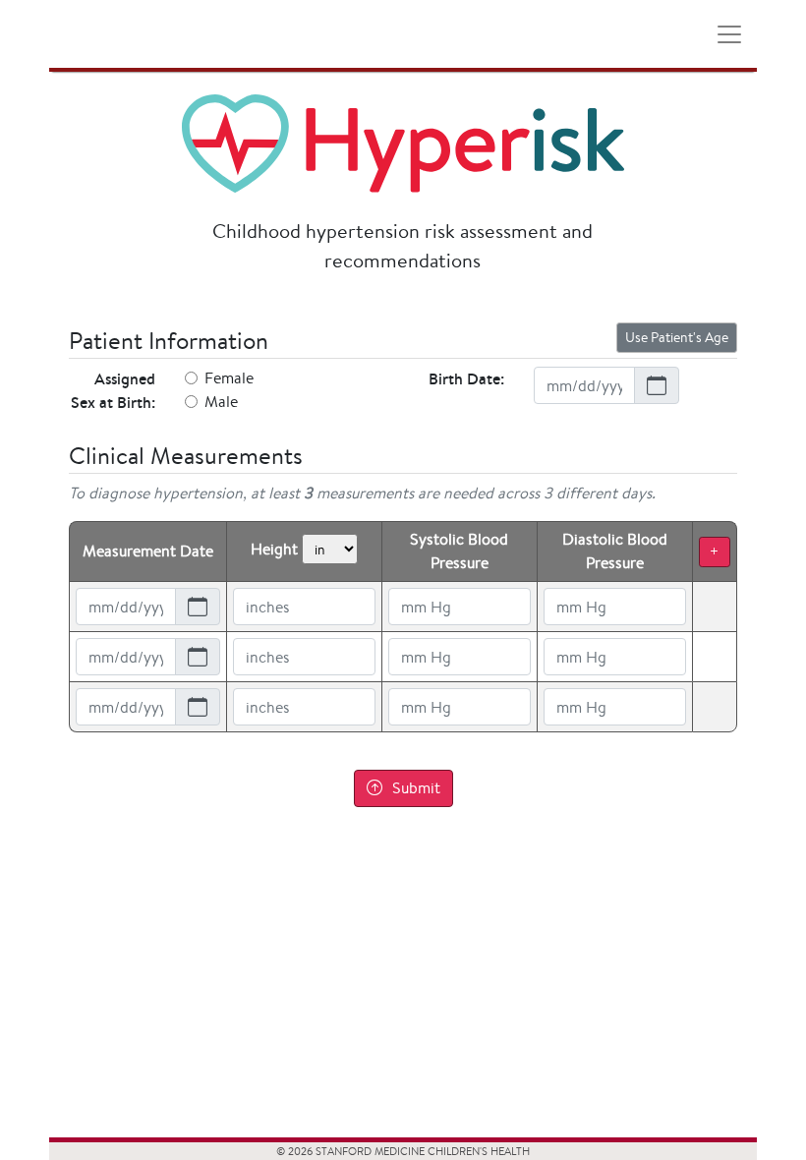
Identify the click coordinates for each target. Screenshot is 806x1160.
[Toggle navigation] (729, 34)
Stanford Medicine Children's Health (111, 34)
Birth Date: (466, 378)
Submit (416, 788)
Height (274, 549)
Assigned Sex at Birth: (113, 390)
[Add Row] (714, 552)
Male (221, 401)
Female (229, 378)
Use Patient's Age (676, 337)
